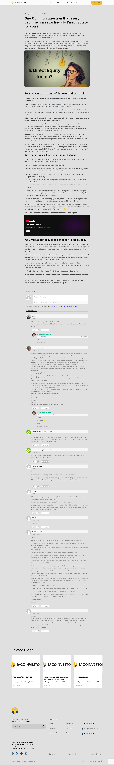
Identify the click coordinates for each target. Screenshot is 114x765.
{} (55, 302)
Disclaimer (52, 754)
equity (50, 209)
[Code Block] (50, 302)
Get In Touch (96, 2)
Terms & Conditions (96, 754)
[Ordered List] (43, 302)
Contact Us (69, 723)
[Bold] (34, 302)
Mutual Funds (53, 733)
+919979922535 (89, 724)
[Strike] (41, 302)
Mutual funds (75, 41)
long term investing (60, 46)
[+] (57, 302)
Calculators (60, 2)
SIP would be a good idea (61, 106)
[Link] (53, 302)
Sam (45, 336)
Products (48, 2)
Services (38, 2)
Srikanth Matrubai (48, 415)
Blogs (77, 2)
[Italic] (36, 302)
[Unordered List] (46, 302)
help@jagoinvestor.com (91, 729)
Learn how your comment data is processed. (64, 306)
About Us (69, 2)
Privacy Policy (72, 754)
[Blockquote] (48, 302)
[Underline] (39, 302)
